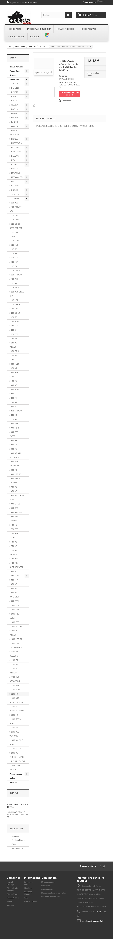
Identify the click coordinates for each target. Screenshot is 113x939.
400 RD (14, 377)
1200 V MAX (16, 690)
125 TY (14, 266)
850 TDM (15, 576)
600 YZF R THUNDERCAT (15, 481)
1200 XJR (15, 685)
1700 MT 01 (16, 749)
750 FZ (14, 525)
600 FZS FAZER (14, 434)
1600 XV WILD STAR (16, 742)
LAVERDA (15, 169)
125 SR (14, 254)
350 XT (14, 368)
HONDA (14, 139)
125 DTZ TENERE (14, 234)
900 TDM (15, 601)
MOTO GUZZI (17, 177)
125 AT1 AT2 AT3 (15, 209)
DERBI (14, 114)
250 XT (14, 339)
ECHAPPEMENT (18, 761)
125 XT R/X (16, 288)
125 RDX (14, 245)
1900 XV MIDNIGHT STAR (17, 755)
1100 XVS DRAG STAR (15, 679)
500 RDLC (15, 390)
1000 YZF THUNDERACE (16, 645)
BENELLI (15, 88)
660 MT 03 (15, 504)
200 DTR (14, 309)
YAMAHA (15, 199)
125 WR (14, 279)
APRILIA (14, 84)
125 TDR (14, 258)
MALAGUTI (16, 173)
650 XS (14, 491)
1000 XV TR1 (16, 626)
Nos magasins (17, 848)
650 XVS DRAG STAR (17, 497)
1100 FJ (14, 660)
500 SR (14, 394)
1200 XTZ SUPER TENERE (17, 700)
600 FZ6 (14, 424)
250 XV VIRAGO (13, 345)
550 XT (14, 415)
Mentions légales (18, 840)
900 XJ (14, 588)
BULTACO (15, 101)
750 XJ (14, 542)
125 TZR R (15, 271)
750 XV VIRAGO (13, 552)
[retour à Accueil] (9, 46)
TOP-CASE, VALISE (15, 768)
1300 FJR (15, 715)
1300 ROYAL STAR (16, 721)
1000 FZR (15, 622)
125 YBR (14, 300)
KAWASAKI (16, 152)
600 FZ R (15, 428)
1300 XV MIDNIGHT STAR (17, 709)
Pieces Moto (15, 79)
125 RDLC (15, 241)
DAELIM (14, 109)
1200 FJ (14, 694)
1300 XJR (15, 728)
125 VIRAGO (16, 275)
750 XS (14, 546)
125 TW (14, 262)
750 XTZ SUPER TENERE (17, 565)
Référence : (63, 76)
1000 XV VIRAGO (14, 633)
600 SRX (14, 440)
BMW (13, 96)
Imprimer (67, 101)
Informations (17, 828)
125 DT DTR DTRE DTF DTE (16, 226)
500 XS (14, 398)
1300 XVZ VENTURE (14, 734)
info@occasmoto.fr (95, 921)
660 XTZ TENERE (14, 519)
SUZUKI (14, 190)
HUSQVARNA (16, 143)
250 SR (14, 330)
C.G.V (13, 844)
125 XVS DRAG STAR (17, 294)
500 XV (14, 407)
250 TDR (14, 334)
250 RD (14, 317)
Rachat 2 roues (30, 901)
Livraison (15, 836)
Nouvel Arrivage (16, 67)
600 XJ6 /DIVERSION (15, 464)
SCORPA (15, 186)
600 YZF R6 (16, 474)
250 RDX (14, 326)
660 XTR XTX (16, 512)
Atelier (12, 778)
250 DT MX (15, 313)
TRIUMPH (15, 194)
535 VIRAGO (16, 411)
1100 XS (14, 664)
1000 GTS (15, 610)
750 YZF (14, 559)
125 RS (14, 249)
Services (13, 782)
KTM (13, 160)
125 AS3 (14, 203)
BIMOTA (14, 92)
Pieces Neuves (16, 774)
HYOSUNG (15, 147)
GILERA (14, 126)
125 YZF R (15, 304)
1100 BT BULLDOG (14, 654)
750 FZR (14, 529)
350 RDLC (15, 364)
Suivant (34, 105)
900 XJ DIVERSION (14, 595)
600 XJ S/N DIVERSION (15, 455)
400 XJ (14, 381)
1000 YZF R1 (16, 639)
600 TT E (15, 445)
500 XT (14, 402)
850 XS (14, 584)
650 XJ (14, 487)
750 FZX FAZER (14, 535)
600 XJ (14, 449)
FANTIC (14, 122)
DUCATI (14, 118)
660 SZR (14, 508)
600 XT (14, 470)
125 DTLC (15, 215)
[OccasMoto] (22, 17)
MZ (12, 182)
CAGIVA (14, 105)
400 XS (14, 385)
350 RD (14, 360)
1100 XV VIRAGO (14, 671)
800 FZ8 (14, 571)
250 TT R (15, 351)
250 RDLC (15, 322)
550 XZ (14, 419)
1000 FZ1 (15, 605)
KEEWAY (15, 156)
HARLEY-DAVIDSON (14, 133)
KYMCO (14, 164)
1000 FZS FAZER (14, 616)
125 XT (14, 283)
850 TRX (14, 580)
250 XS (14, 355)
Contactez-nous (89, 2)
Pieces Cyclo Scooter (15, 73)
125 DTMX (15, 220)
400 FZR (14, 372)
